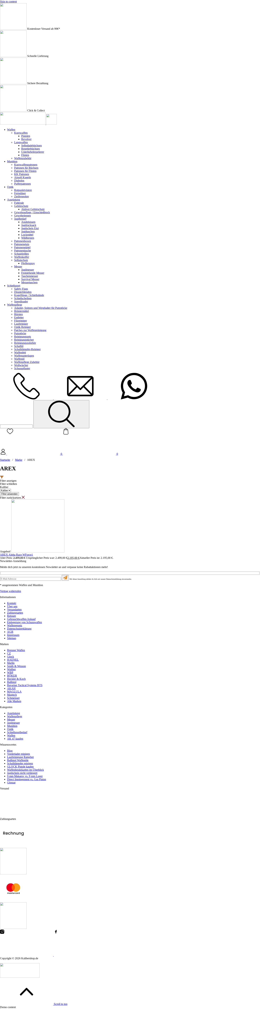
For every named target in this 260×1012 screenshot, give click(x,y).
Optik (10, 186)
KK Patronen (21, 174)
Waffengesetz (14, 625)
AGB (10, 631)
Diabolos (19, 180)
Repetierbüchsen (30, 148)
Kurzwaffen (21, 132)
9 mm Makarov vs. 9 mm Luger (25, 776)
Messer (18, 266)
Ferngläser (20, 193)
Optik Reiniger (22, 326)
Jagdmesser (27, 269)
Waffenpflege (14, 304)
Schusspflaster (22, 368)
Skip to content (8, 1)
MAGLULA (14, 691)
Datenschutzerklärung (19, 628)
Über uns (12, 606)
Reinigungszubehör (25, 342)
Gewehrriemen (22, 215)
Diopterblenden (22, 291)
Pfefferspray (28, 263)
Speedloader (21, 301)
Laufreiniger (21, 323)
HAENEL (13, 659)
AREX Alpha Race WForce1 (16, 554)
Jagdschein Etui (30, 228)
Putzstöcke (20, 333)
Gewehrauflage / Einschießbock (32, 212)
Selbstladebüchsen (31, 145)
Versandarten (14, 609)
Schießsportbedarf (17, 732)
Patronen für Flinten (25, 170)
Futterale (19, 202)
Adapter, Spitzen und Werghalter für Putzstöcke (40, 307)
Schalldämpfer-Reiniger (27, 349)
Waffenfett (20, 352)
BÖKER (12, 675)
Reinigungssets (22, 336)
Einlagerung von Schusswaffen (24, 622)
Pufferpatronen (22, 183)
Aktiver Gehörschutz (33, 209)
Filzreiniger (20, 320)
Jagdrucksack (28, 225)
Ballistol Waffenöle (17, 760)
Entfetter (19, 317)
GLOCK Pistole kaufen (20, 766)
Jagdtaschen (28, 231)
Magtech (12, 694)
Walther (11, 669)
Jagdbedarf (20, 218)
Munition (12, 161)
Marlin (11, 662)
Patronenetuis (21, 244)
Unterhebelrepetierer (32, 151)
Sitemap (11, 638)
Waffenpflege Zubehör (26, 362)
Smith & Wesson (16, 666)
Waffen (11, 129)
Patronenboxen (22, 241)
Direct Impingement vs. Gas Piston (26, 779)
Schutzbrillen (21, 253)
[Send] (65, 578)
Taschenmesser (29, 276)
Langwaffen (21, 142)
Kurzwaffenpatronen (25, 164)
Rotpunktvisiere (23, 190)
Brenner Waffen (16, 650)
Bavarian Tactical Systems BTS (24, 685)
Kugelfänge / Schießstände (29, 295)
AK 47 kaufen (15, 738)
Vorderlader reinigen (18, 753)
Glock (10, 656)
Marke (18, 459)
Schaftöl (18, 346)
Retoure (11, 615)
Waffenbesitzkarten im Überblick (25, 769)
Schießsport (13, 285)
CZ (9, 653)
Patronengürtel (22, 247)
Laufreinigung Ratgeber (20, 757)
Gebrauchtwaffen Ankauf (21, 619)
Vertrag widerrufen (10, 591)
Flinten (25, 155)
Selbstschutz (21, 260)
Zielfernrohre (21, 196)
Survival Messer (30, 279)
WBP (10, 672)
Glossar (11, 782)
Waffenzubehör (22, 158)
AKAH (11, 688)
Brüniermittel (21, 311)
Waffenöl (19, 358)
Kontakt (11, 603)
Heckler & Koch (16, 678)
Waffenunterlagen (24, 355)
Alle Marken (14, 701)
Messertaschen (29, 282)
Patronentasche (22, 250)
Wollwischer (21, 365)
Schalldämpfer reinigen (20, 763)
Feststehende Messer (32, 272)
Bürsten (18, 314)
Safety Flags (21, 288)
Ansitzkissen (28, 221)
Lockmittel (27, 234)
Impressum (13, 634)
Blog (10, 750)
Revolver (26, 139)
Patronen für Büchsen (26, 167)
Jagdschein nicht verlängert (22, 772)
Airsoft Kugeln (22, 177)
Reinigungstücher (24, 339)
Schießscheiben (22, 298)
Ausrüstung (13, 199)
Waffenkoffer (21, 256)
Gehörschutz (21, 205)
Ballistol (11, 682)
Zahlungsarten (15, 612)
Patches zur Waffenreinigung (30, 330)
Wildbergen (27, 237)
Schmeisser (13, 697)
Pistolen (25, 135)
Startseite (5, 459)
